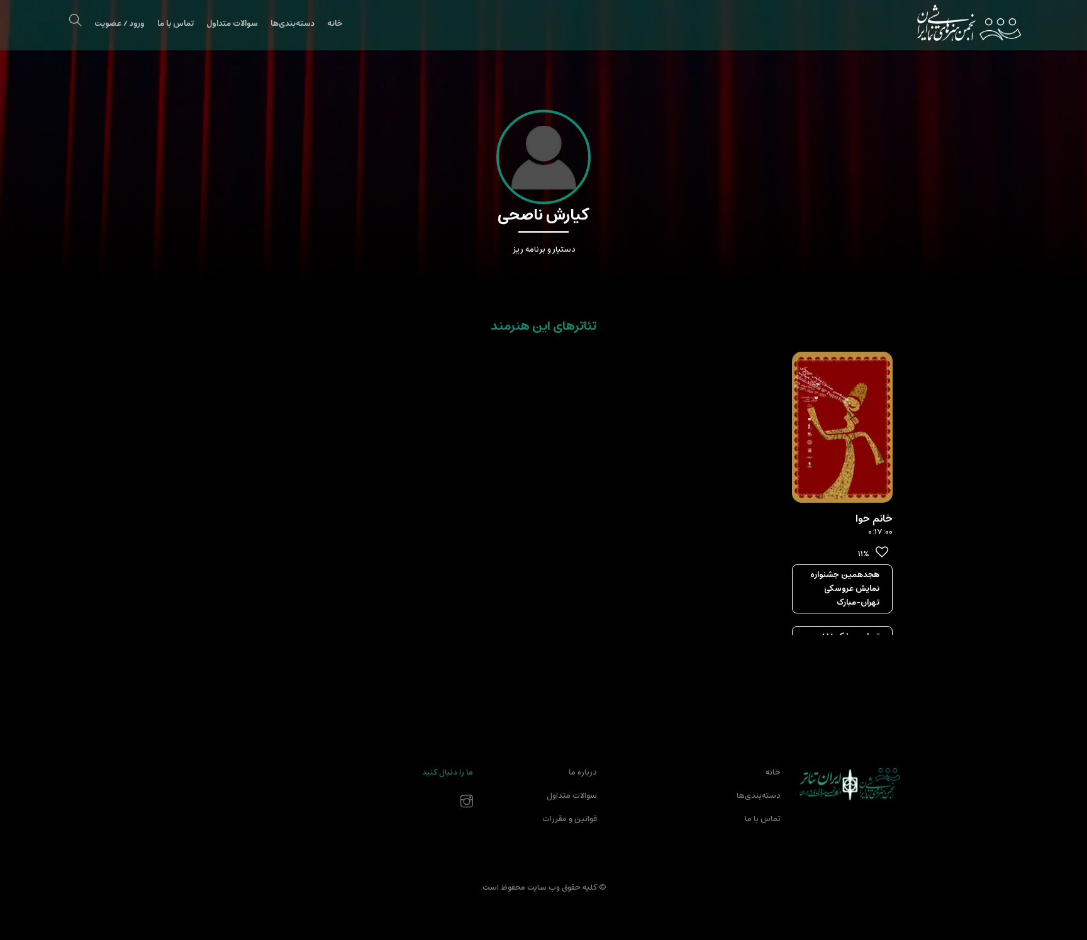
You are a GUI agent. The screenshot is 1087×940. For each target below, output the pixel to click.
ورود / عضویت (119, 23)
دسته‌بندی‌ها (292, 23)
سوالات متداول (232, 23)
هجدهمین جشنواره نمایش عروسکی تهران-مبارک (844, 589)
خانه (335, 23)
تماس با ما (175, 23)
